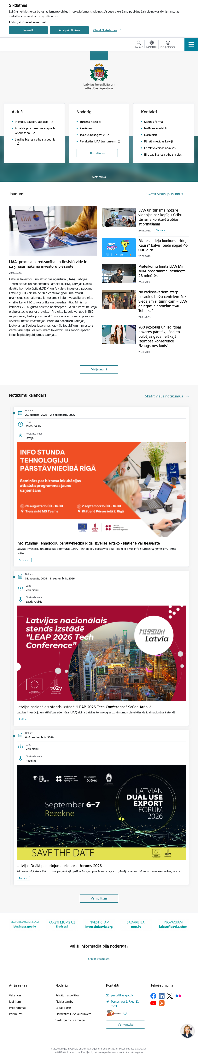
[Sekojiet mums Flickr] (178, 995)
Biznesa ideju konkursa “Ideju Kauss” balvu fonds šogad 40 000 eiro (163, 245)
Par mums (15, 1014)
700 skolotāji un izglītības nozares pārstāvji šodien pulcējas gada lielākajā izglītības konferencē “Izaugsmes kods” (160, 336)
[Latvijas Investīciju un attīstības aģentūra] (31, 44)
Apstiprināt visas (69, 30)
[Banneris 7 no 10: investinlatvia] (62, 925)
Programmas (17, 1008)
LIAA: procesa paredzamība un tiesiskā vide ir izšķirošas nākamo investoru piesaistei (48, 264)
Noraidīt (28, 30)
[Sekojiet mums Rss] (162, 1003)
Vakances (15, 995)
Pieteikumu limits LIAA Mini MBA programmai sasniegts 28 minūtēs (161, 271)
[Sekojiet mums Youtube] (153, 1002)
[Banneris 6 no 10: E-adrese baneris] (24, 925)
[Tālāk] (182, 925)
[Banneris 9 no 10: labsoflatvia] (136, 925)
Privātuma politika (67, 995)
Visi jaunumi (99, 369)
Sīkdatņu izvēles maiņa (70, 1020)
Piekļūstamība (64, 1001)
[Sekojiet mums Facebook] (153, 996)
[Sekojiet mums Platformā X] (170, 996)
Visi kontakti (125, 1024)
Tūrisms (160, 230)
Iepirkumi (15, 1001)
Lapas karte (63, 1008)
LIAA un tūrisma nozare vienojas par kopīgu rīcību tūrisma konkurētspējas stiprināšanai (160, 217)
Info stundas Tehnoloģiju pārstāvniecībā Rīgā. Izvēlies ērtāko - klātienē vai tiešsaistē (88, 543)
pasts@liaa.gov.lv (122, 995)
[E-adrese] (114, 1013)
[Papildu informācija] (125, 1013)
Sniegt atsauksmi (99, 959)
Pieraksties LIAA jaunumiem (73, 1014)
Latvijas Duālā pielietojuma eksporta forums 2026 (59, 865)
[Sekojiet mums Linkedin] (162, 996)
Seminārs (24, 560)
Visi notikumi (99, 898)
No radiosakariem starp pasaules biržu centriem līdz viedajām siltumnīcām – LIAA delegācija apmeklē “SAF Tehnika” (162, 301)
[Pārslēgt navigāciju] (191, 44)
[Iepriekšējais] (15, 925)
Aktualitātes (97, 153)
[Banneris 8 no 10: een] (99, 925)
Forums (23, 878)
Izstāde (23, 719)
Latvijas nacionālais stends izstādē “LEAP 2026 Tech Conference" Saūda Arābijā (84, 707)
